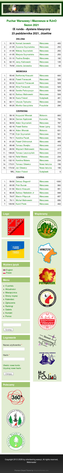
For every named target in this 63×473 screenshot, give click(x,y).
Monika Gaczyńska (24, 105)
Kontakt (8, 312)
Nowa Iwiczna (45, 164)
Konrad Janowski (23, 43)
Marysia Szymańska (25, 54)
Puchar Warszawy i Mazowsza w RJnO (32, 21)
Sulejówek (43, 97)
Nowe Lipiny (44, 126)
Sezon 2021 (31, 25)
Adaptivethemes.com (41, 470)
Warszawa (43, 43)
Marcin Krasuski (23, 188)
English (9, 269)
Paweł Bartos (22, 126)
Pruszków (43, 105)
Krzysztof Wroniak (24, 115)
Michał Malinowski (24, 200)
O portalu (9, 285)
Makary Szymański (24, 50)
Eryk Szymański (23, 134)
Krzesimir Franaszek (25, 82)
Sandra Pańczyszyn (25, 90)
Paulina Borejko (23, 58)
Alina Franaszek (23, 86)
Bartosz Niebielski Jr (25, 192)
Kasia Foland (21, 97)
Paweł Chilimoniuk (24, 141)
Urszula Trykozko (23, 101)
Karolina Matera (23, 160)
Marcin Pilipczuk (23, 196)
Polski (9, 272)
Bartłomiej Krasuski (24, 75)
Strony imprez (11, 295)
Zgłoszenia (10, 302)
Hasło (6, 354)
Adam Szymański (23, 122)
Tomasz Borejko (23, 145)
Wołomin (43, 115)
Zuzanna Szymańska (25, 46)
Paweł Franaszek (23, 79)
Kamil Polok (21, 203)
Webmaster (31, 462)
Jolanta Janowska (24, 65)
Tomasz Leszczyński (25, 152)
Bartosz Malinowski (24, 94)
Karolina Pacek (22, 137)
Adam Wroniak (22, 130)
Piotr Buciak (21, 185)
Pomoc (8, 316)
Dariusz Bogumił (23, 181)
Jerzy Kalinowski (23, 61)
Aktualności (10, 289)
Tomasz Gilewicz (23, 164)
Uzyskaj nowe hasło (12, 368)
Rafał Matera (21, 156)
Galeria (8, 309)
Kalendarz (9, 299)
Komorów (43, 119)
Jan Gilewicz (21, 167)
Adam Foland (22, 171)
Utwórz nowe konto (11, 365)
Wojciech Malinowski (25, 148)
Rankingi (9, 306)
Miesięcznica (11, 292)
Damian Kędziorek (24, 119)
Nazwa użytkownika (12, 344)
